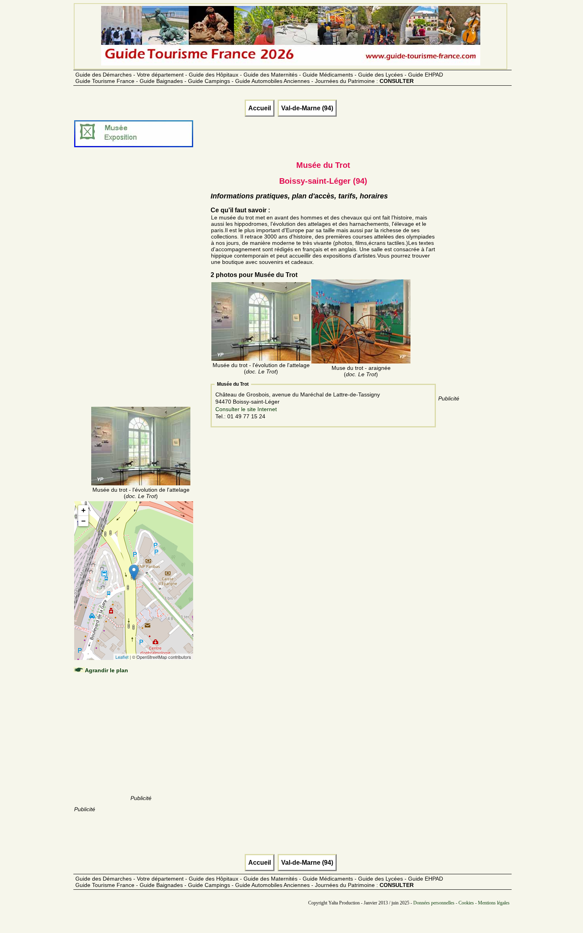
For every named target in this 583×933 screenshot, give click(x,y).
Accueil (259, 108)
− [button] (83, 521)
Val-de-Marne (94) (307, 108)
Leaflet (121, 657)
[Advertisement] (140, 286)
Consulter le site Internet (246, 409)
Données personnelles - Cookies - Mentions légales (461, 903)
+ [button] (83, 510)
